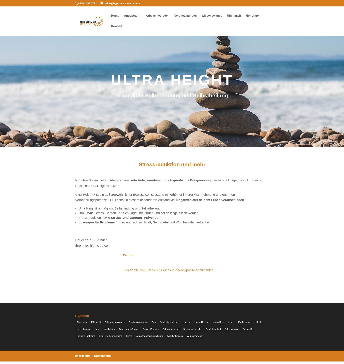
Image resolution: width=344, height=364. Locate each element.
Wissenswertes (212, 16)
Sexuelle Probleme (86, 336)
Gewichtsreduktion (169, 322)
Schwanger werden (192, 329)
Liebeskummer (84, 329)
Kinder (231, 322)
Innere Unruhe (201, 322)
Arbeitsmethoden (157, 16)
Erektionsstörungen (138, 322)
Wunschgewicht (194, 336)
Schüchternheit (213, 329)
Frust (153, 322)
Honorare (252, 16)
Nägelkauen (109, 329)
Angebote (130, 16)
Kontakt (116, 26)
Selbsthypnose (231, 329)
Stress (129, 336)
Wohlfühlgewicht (175, 336)
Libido (259, 322)
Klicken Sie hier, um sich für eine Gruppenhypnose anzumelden (168, 270)
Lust (97, 329)
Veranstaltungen (185, 16)
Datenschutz (102, 355)
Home (115, 16)
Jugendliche (218, 322)
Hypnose (186, 322)
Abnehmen (82, 322)
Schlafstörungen (151, 329)
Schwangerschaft (171, 329)
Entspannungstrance (115, 322)
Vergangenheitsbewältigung (149, 336)
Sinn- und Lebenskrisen (110, 336)
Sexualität (247, 329)
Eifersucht (96, 322)
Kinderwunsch (245, 322)
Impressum (82, 355)
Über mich (234, 16)
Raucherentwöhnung (129, 329)
